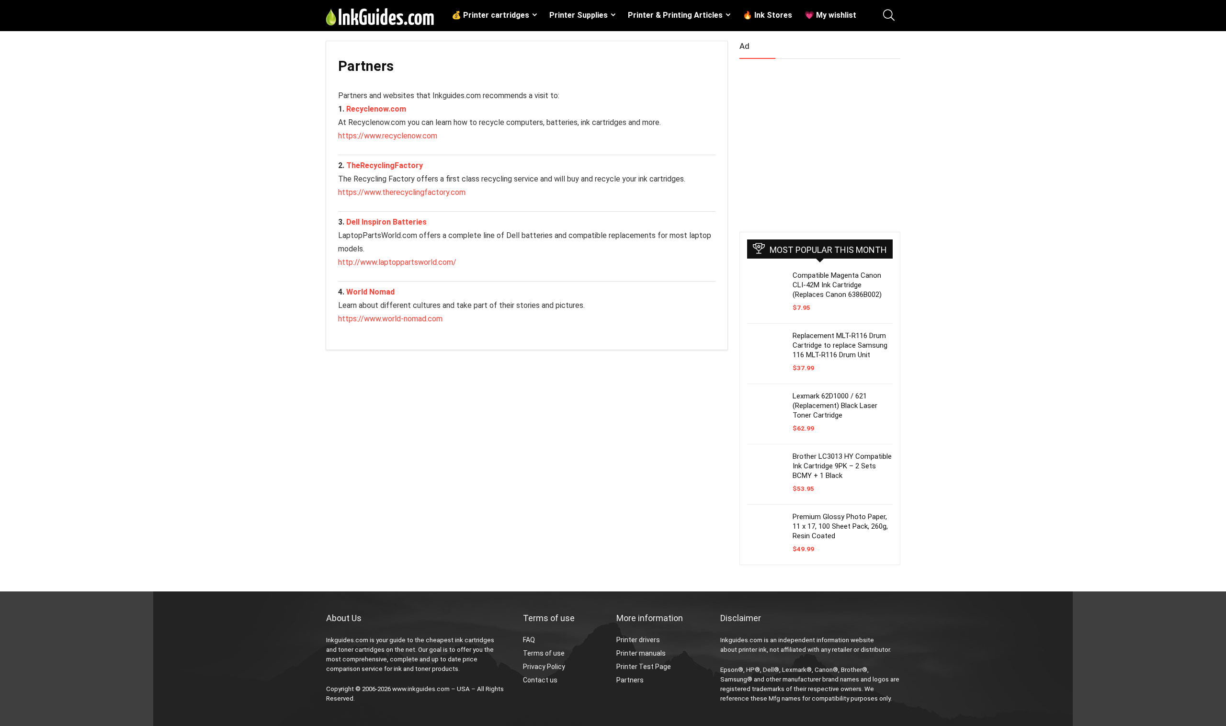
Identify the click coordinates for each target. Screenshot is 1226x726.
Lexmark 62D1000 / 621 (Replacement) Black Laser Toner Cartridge (835, 406)
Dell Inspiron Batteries (386, 222)
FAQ (529, 640)
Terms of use (544, 653)
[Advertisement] (811, 141)
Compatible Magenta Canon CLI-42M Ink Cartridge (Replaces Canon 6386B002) (837, 285)
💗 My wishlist (830, 15)
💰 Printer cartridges (490, 15)
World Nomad (370, 291)
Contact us (540, 680)
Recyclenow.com (376, 108)
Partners (630, 680)
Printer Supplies (578, 15)
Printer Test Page (643, 666)
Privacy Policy (544, 666)
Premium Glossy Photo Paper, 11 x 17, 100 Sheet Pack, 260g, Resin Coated (840, 526)
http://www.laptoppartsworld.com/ (397, 262)
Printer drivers (638, 640)
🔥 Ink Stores (767, 15)
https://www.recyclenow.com (387, 135)
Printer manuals (641, 653)
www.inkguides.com (421, 688)
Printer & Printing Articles (675, 15)
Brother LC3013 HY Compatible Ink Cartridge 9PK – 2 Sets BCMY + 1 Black (842, 466)
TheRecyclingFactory (384, 165)
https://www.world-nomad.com (390, 318)
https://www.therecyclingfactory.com (401, 192)
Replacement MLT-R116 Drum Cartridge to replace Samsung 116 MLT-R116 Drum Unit (840, 345)
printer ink (752, 649)
